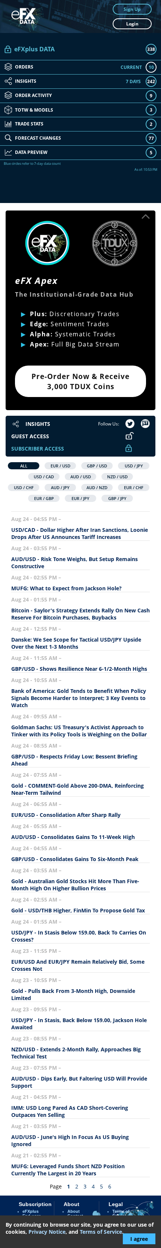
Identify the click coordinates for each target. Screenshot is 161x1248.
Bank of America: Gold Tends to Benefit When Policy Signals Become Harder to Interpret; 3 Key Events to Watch (78, 698)
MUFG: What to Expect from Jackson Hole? (66, 588)
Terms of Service (101, 1231)
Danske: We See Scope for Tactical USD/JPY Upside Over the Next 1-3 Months (76, 643)
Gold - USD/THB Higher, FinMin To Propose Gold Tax (78, 910)
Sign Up (132, 9)
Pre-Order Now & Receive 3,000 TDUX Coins (80, 381)
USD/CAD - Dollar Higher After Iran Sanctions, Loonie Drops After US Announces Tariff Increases (79, 533)
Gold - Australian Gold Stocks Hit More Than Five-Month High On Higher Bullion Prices (75, 885)
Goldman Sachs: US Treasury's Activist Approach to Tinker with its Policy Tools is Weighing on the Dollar (79, 731)
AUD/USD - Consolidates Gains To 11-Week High (73, 836)
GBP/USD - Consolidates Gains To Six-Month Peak (75, 859)
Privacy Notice (47, 1231)
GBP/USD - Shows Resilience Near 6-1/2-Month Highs (79, 668)
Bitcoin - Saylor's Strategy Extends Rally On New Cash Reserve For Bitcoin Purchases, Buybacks (80, 614)
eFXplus (30, 1211)
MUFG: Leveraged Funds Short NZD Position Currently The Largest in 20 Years (68, 1170)
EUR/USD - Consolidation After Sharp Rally (66, 814)
